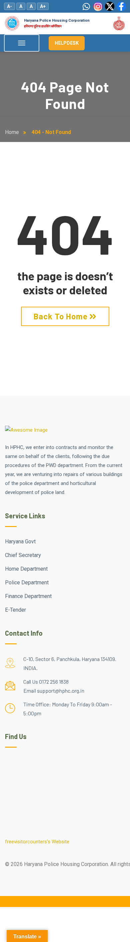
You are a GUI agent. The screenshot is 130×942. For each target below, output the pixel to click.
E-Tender (15, 610)
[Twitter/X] (109, 6)
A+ (43, 6)
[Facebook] (121, 6)
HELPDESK (67, 43)
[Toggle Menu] (21, 43)
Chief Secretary (23, 555)
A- (9, 6)
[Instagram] (98, 6)
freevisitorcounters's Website (37, 842)
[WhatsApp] (86, 6)
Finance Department (28, 596)
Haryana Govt (20, 541)
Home (13, 132)
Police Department (27, 582)
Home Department (26, 569)
